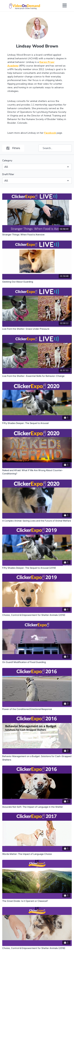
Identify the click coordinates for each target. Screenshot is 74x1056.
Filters (16, 148)
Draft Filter (8, 174)
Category (7, 160)
